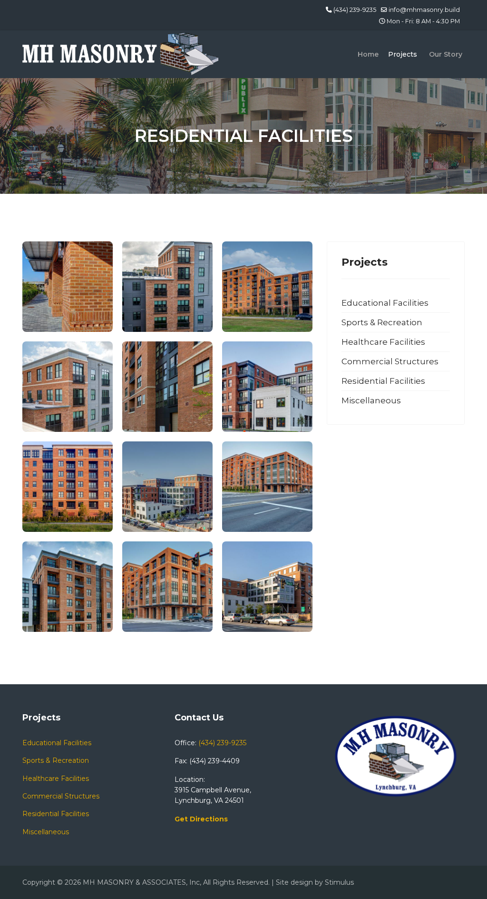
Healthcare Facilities (383, 342)
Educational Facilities (385, 303)
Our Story (445, 54)
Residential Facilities (383, 381)
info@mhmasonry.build (424, 9)
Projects (402, 54)
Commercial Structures (389, 361)
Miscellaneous (371, 400)
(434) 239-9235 (354, 9)
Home (368, 54)
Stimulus (339, 882)
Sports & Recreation (381, 322)
